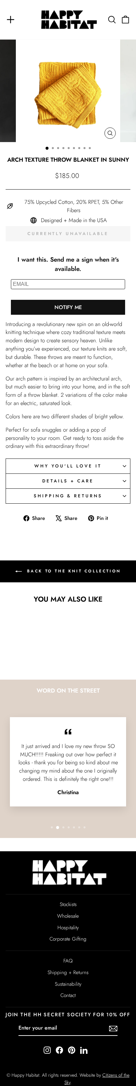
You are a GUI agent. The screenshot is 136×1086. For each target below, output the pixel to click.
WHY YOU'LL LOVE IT (68, 466)
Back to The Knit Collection (72, 571)
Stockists (68, 904)
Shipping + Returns (68, 972)
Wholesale (68, 916)
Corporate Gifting (68, 939)
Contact (68, 995)
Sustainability (68, 984)
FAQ (68, 960)
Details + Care (68, 481)
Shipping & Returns (68, 496)
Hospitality (68, 927)
